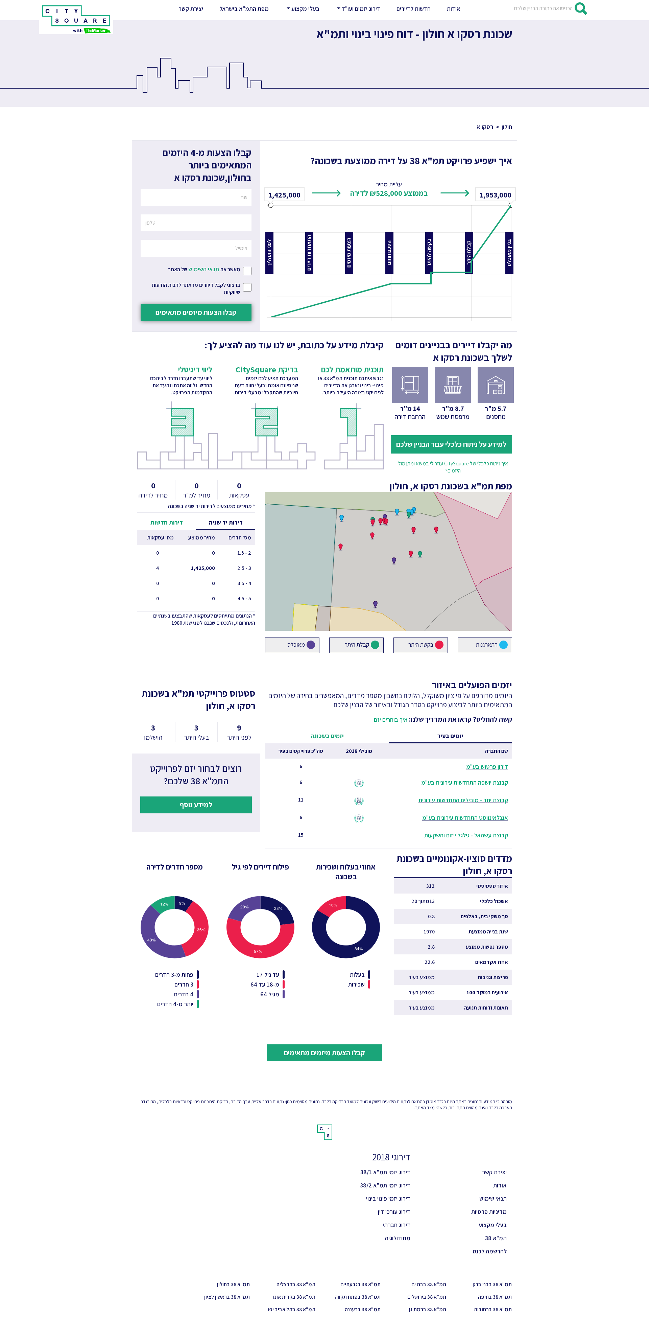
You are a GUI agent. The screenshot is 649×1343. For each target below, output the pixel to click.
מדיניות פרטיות (489, 1211)
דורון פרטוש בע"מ (487, 766)
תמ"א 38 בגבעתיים (360, 1284)
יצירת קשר (192, 8)
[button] (302, 8)
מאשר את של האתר (204, 269)
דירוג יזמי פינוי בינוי (388, 1198)
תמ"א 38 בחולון (233, 1284)
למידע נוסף (196, 804)
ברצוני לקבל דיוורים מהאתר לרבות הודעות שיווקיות (196, 288)
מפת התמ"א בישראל (244, 9)
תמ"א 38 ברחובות (493, 1309)
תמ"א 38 (496, 1238)
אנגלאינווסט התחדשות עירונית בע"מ (465, 817)
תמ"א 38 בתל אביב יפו (291, 1309)
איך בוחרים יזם (391, 719)
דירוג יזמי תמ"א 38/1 (385, 1172)
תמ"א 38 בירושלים (426, 1296)
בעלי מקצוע (493, 1225)
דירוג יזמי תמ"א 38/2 (385, 1185)
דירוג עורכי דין (394, 1211)
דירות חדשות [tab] (166, 522)
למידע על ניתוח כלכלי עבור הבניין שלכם (451, 444)
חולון (507, 127)
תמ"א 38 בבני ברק (492, 1284)
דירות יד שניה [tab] (226, 522)
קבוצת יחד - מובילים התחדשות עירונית (463, 800)
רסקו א (485, 127)
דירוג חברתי (396, 1225)
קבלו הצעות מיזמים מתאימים (196, 312)
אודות (453, 9)
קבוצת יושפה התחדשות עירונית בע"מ (464, 782)
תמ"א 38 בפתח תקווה (358, 1296)
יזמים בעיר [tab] (450, 736)
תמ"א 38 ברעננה (363, 1309)
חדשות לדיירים (413, 9)
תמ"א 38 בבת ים (428, 1284)
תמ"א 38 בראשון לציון (227, 1296)
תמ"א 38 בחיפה (495, 1296)
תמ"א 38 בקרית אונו (294, 1296)
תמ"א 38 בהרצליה (296, 1284)
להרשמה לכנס (490, 1251)
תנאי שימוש (493, 1198)
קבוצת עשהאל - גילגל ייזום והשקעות (466, 835)
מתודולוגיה (397, 1238)
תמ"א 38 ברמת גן (427, 1309)
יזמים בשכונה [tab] (327, 736)
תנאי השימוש (203, 269)
